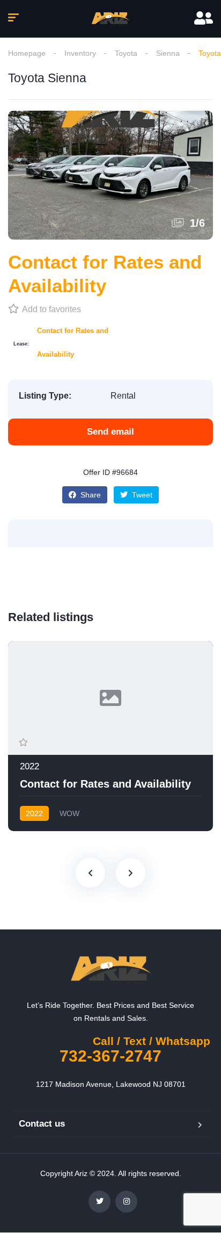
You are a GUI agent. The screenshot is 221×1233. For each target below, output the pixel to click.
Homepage (27, 53)
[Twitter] (99, 1202)
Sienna (168, 53)
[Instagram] (126, 1202)
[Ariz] (111, 18)
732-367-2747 (110, 1056)
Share (89, 495)
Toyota (126, 53)
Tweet (141, 495)
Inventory (80, 53)
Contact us (42, 1124)
